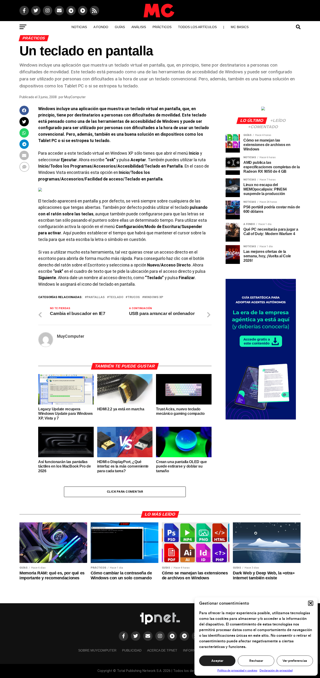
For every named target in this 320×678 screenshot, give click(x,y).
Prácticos (162, 27)
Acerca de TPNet (162, 650)
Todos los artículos (197, 27)
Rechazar (256, 661)
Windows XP (153, 297)
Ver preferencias (295, 661)
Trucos (133, 297)
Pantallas (96, 297)
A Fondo (100, 27)
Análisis (138, 27)
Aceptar (217, 661)
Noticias (79, 27)
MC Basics (240, 27)
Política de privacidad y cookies (237, 670)
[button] (310, 603)
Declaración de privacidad (276, 670)
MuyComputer (75, 97)
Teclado (116, 297)
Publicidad (131, 650)
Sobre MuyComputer (97, 650)
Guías (120, 27)
